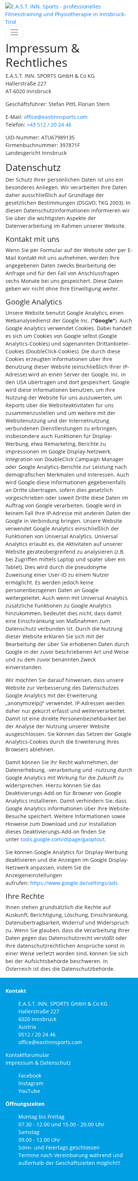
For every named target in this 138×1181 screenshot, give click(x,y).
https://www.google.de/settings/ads (74, 882)
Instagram (30, 1083)
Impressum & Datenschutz (38, 1062)
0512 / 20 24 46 (37, 1034)
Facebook (29, 1075)
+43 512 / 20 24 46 (49, 124)
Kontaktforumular (27, 1054)
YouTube (29, 1090)
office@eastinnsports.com (56, 116)
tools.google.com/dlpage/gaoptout (63, 839)
